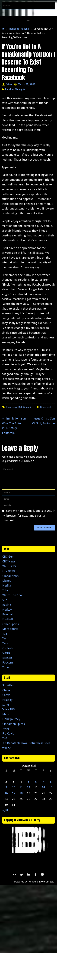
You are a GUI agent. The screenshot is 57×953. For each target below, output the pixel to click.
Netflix (6, 585)
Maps (6, 714)
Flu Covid (8, 733)
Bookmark (46, 407)
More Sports (10, 629)
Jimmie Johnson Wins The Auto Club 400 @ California (14, 426)
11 (21, 787)
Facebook (11, 407)
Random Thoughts (19, 28)
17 (13, 793)
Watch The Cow (12, 595)
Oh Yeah (7, 648)
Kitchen (7, 658)
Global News (10, 576)
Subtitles (8, 685)
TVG (4, 738)
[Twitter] (21, 874)
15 (50, 787)
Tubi (5, 590)
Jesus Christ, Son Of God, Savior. (43, 421)
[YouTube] (14, 874)
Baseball (7, 614)
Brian (9, 84)
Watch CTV (9, 566)
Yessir (6, 643)
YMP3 (6, 728)
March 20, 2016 (26, 84)
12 (28, 787)
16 (6, 793)
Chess (6, 690)
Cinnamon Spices (13, 724)
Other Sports (10, 624)
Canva (6, 695)
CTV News (8, 571)
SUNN (6, 653)
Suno (5, 704)
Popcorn (7, 662)
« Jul (5, 810)
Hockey (7, 609)
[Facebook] (35, 874)
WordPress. (47, 881)
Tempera (33, 881)
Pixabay (7, 700)
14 (43, 787)
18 (21, 793)
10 (13, 787)
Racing (6, 605)
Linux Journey (11, 719)
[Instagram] (42, 874)
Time (5, 667)
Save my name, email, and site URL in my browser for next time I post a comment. (28, 515)
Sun (4, 600)
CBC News (8, 561)
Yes (4, 638)
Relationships (25, 407)
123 (4, 633)
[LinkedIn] (28, 874)
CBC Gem (8, 556)
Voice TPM (8, 709)
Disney (6, 580)
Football (7, 619)
